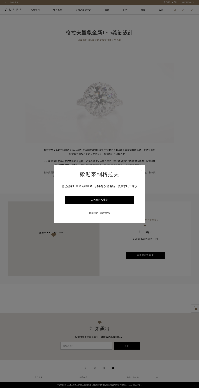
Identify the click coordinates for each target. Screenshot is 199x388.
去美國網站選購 (99, 200)
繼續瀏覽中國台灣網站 (99, 213)
